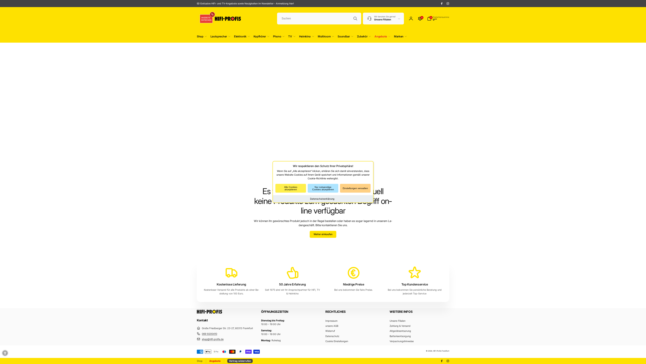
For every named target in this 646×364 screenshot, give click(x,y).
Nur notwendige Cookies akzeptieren (323, 188)
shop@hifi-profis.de (213, 339)
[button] (201, 36)
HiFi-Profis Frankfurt (441, 351)
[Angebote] (205, 18)
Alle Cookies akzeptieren (290, 188)
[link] (245, 3)
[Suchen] (355, 18)
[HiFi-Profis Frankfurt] (209, 312)
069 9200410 (209, 333)
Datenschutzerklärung (322, 198)
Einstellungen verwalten (355, 188)
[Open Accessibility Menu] (5, 353)
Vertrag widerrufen (240, 360)
